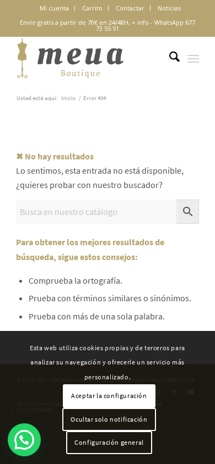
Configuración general (109, 442)
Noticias (169, 8)
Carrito (92, 8)
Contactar (130, 8)
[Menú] (193, 58)
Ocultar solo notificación (109, 419)
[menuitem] (54, 8)
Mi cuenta (54, 8)
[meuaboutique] (89, 58)
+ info (140, 22)
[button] (24, 439)
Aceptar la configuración (109, 395)
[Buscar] (169, 58)
